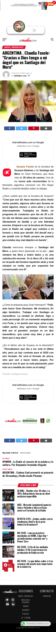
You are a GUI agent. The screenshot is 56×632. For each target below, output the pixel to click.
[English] (41, 3)
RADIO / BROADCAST (25, 596)
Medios (26, 606)
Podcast (25, 613)
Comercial (47, 596)
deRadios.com (20, 76)
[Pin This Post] (33, 128)
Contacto (47, 591)
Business (26, 610)
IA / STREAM (25, 617)
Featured (25, 453)
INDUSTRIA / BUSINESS (25, 601)
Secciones (26, 591)
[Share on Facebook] (9, 128)
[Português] (46, 3)
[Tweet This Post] (21, 128)
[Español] (51, 3)
